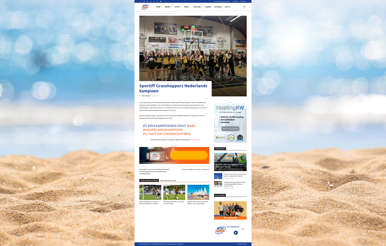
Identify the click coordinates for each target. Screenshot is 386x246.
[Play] (235, 232)
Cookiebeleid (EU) (242, 244)
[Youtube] (160, 1)
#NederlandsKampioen (163, 130)
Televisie (197, 7)
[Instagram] (144, 1)
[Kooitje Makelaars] (230, 123)
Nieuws (167, 7)
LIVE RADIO (218, 7)
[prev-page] (140, 207)
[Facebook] (140, 1)
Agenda (208, 7)
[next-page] (144, 207)
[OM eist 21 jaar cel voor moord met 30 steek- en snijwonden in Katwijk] (218, 176)
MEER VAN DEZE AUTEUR (168, 180)
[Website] (157, 1)
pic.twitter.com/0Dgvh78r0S (167, 134)
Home (158, 7)
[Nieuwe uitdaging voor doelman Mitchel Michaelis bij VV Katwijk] (150, 192)
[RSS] (147, 1)
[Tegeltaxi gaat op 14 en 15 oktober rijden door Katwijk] (230, 162)
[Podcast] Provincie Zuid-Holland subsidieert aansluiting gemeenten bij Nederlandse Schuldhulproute (154, 171)
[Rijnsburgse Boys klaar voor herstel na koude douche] (174, 192)
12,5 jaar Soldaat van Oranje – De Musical (195, 169)
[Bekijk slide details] (174, 155)
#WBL (191, 126)
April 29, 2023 (194, 140)
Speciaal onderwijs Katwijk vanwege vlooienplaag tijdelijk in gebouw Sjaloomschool (234, 184)
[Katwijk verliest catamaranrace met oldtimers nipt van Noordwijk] (198, 192)
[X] (154, 1)
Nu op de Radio (220, 195)
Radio (186, 7)
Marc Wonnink (146, 95)
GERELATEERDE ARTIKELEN (149, 180)
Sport (177, 7)
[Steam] (150, 1)
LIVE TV (227, 7)
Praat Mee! (236, 1)
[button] (244, 7)
